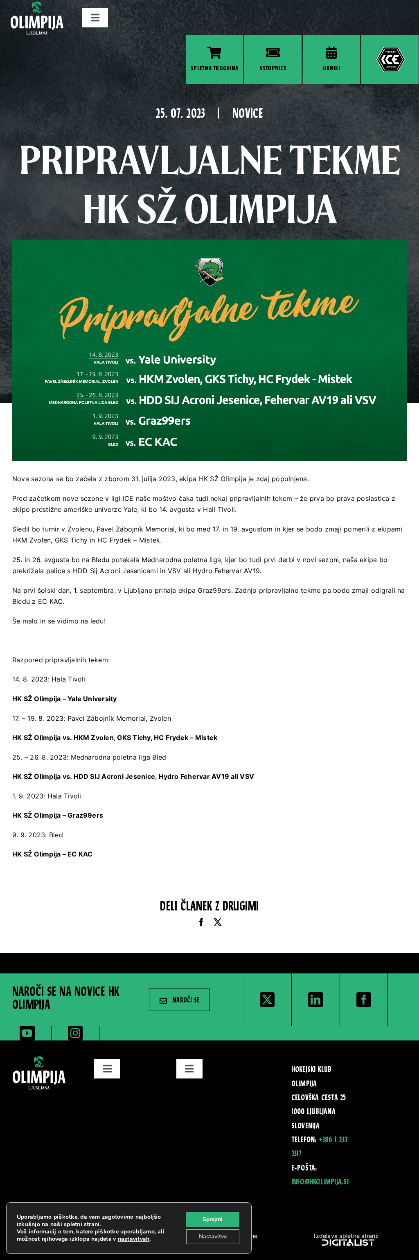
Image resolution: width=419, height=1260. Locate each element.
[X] (218, 922)
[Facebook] (201, 922)
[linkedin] (315, 999)
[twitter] (267, 999)
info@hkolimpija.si (320, 1182)
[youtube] (27, 1033)
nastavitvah (134, 1239)
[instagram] (75, 1033)
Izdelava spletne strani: (346, 1235)
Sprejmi (213, 1219)
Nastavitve (213, 1236)
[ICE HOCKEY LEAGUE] (390, 59)
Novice (247, 115)
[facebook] (363, 999)
